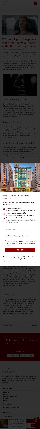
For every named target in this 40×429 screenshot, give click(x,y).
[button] (39, 182)
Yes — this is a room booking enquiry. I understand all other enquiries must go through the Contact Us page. (21, 243)
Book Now (20, 250)
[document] (20, 214)
